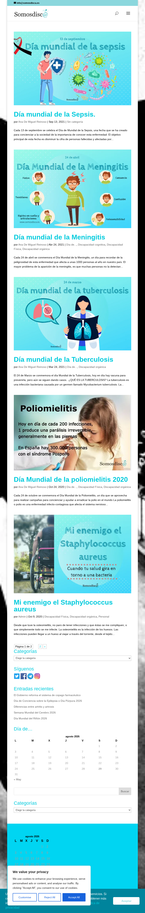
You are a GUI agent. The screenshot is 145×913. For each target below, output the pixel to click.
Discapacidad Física (90, 486)
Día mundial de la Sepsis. (54, 114)
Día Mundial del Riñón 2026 (30, 718)
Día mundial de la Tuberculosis (63, 359)
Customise (25, 897)
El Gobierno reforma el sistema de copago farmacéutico (47, 695)
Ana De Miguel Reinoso (32, 121)
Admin (22, 616)
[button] (20, 908)
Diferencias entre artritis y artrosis (34, 706)
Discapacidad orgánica (36, 248)
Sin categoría (75, 121)
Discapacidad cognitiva (91, 244)
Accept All (74, 897)
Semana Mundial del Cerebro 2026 (35, 712)
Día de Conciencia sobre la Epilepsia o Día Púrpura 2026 (48, 700)
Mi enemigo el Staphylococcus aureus (63, 605)
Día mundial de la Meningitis (59, 237)
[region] (49, 885)
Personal (104, 616)
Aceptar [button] (126, 900)
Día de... (71, 244)
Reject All (49, 897)
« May (17, 779)
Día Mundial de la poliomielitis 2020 (71, 479)
